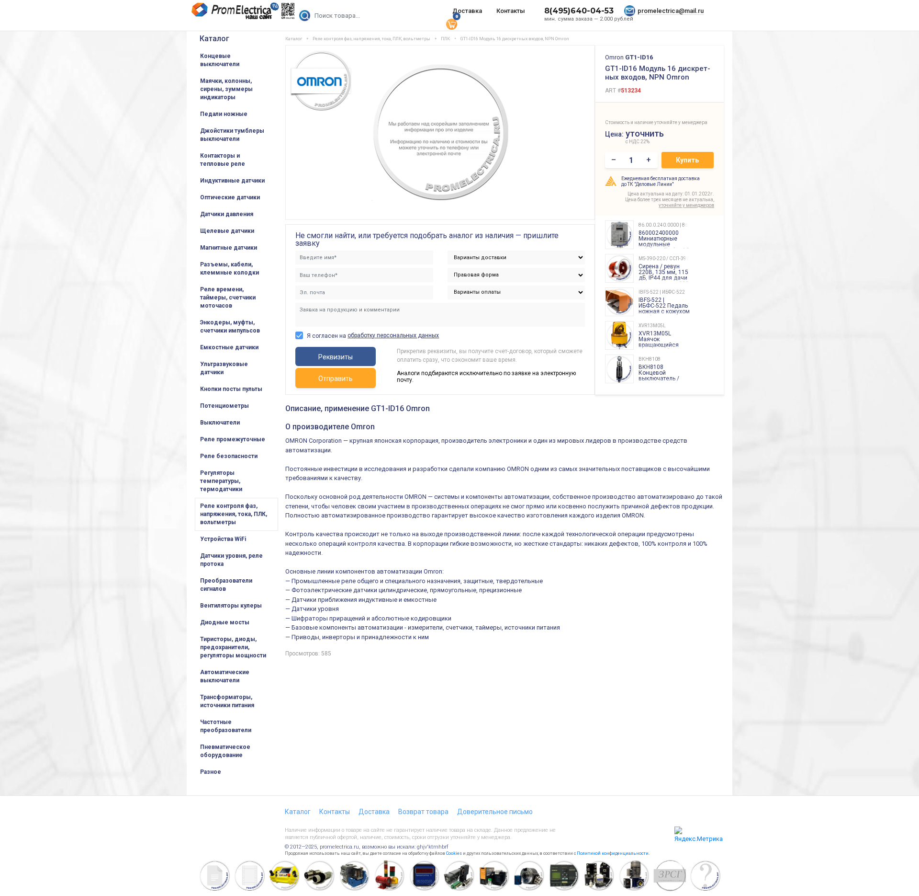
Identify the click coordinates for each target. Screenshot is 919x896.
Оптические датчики (230, 197)
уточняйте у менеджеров (686, 205)
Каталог (214, 38)
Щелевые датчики (227, 231)
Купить (687, 160)
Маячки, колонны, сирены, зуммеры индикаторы (226, 89)
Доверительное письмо (495, 812)
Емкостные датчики (229, 347)
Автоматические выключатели (224, 676)
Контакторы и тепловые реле (222, 159)
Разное (210, 772)
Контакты (510, 10)
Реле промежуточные (232, 439)
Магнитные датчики (228, 247)
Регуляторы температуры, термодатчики (221, 481)
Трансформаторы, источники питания (227, 701)
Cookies (454, 853)
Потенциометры (224, 405)
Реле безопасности (229, 456)
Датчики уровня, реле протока (231, 559)
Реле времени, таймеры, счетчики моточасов (228, 297)
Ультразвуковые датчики (224, 368)
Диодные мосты (224, 622)
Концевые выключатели (219, 60)
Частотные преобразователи (225, 726)
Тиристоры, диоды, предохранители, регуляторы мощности (233, 647)
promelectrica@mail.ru (671, 10)
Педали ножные (223, 114)
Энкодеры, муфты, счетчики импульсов (230, 326)
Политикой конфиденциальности (613, 853)
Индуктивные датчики (232, 180)
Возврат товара (423, 812)
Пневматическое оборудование (225, 751)
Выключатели (220, 422)
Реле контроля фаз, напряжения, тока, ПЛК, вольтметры (233, 514)
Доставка (467, 10)
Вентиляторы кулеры (231, 605)
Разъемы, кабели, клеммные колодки (229, 268)
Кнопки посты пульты (231, 389)
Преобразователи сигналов (226, 584)
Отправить (335, 378)
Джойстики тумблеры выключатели (232, 134)
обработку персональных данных (393, 335)
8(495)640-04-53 (579, 10)
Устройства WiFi (223, 539)
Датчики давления (226, 214)
